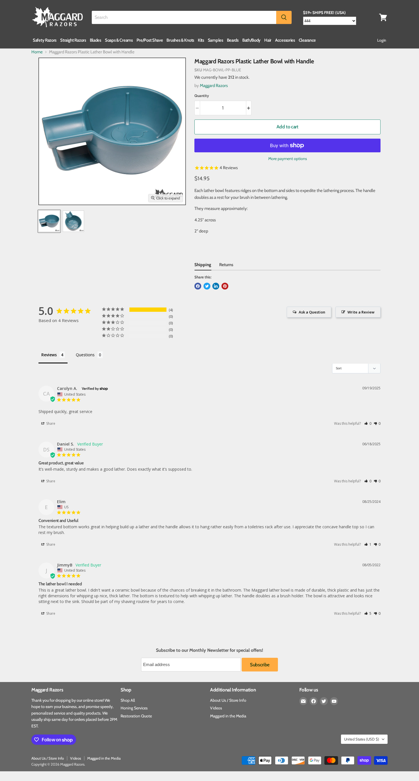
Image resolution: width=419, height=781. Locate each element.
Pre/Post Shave (150, 40)
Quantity (201, 96)
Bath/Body (251, 40)
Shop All (128, 700)
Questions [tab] (85, 354)
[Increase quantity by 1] (249, 108)
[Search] (284, 17)
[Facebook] (314, 701)
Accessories (285, 40)
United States (361, 739)
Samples (215, 40)
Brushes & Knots (180, 40)
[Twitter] (324, 701)
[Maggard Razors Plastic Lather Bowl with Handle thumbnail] (49, 221)
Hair (267, 40)
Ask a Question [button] (312, 312)
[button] (368, 423)
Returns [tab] (226, 264)
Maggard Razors (214, 85)
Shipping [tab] (202, 264)
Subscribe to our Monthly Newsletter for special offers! (209, 650)
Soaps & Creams (119, 40)
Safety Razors (44, 40)
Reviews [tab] (49, 354)
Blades (95, 40)
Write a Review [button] (361, 312)
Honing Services (134, 708)
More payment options (287, 158)
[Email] (303, 701)
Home (37, 52)
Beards (233, 40)
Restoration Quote (136, 716)
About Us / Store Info (228, 700)
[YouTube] (334, 701)
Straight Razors (73, 40)
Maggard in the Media (228, 716)
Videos (216, 708)
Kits (201, 40)
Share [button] (50, 423)
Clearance (307, 40)
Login (381, 40)
